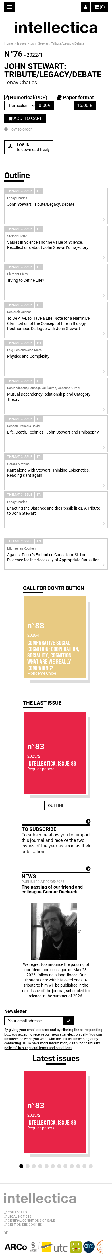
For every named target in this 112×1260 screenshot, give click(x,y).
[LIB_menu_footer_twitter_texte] (6, 1232)
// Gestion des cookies (23, 1225)
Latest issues (56, 1058)
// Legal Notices (17, 1217)
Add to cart (27, 118)
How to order (20, 129)
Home (9, 43)
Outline (56, 805)
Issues (22, 43)
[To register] (68, 1020)
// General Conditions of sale (29, 1221)
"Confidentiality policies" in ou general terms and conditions (52, 1045)
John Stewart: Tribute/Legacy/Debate (57, 43)
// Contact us (15, 1212)
